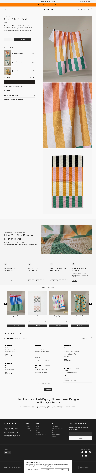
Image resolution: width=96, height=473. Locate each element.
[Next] (90, 304)
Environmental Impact (11, 95)
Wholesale (38, 432)
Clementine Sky (80, 316)
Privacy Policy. (47, 466)
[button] (89, 1)
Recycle (37, 430)
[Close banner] (93, 5)
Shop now (57, 4)
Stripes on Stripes (16, 316)
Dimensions (7, 90)
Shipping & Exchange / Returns (13, 99)
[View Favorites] (78, 9)
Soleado (16, 70)
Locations (28, 428)
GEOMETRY (10, 467)
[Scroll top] (94, 471)
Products (28, 426)
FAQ (52, 430)
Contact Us (54, 436)
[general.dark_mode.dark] (82, 9)
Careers (37, 426)
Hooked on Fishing (19, 62)
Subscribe (80, 438)
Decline (62, 469)
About (37, 428)
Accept (47, 469)
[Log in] (88, 9)
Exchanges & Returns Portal (57, 428)
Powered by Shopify (18, 467)
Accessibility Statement (41, 434)
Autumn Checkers (37, 316)
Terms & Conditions (56, 434)
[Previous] (5, 304)
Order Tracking (55, 426)
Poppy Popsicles (58, 316)
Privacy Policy (54, 432)
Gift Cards (28, 430)
